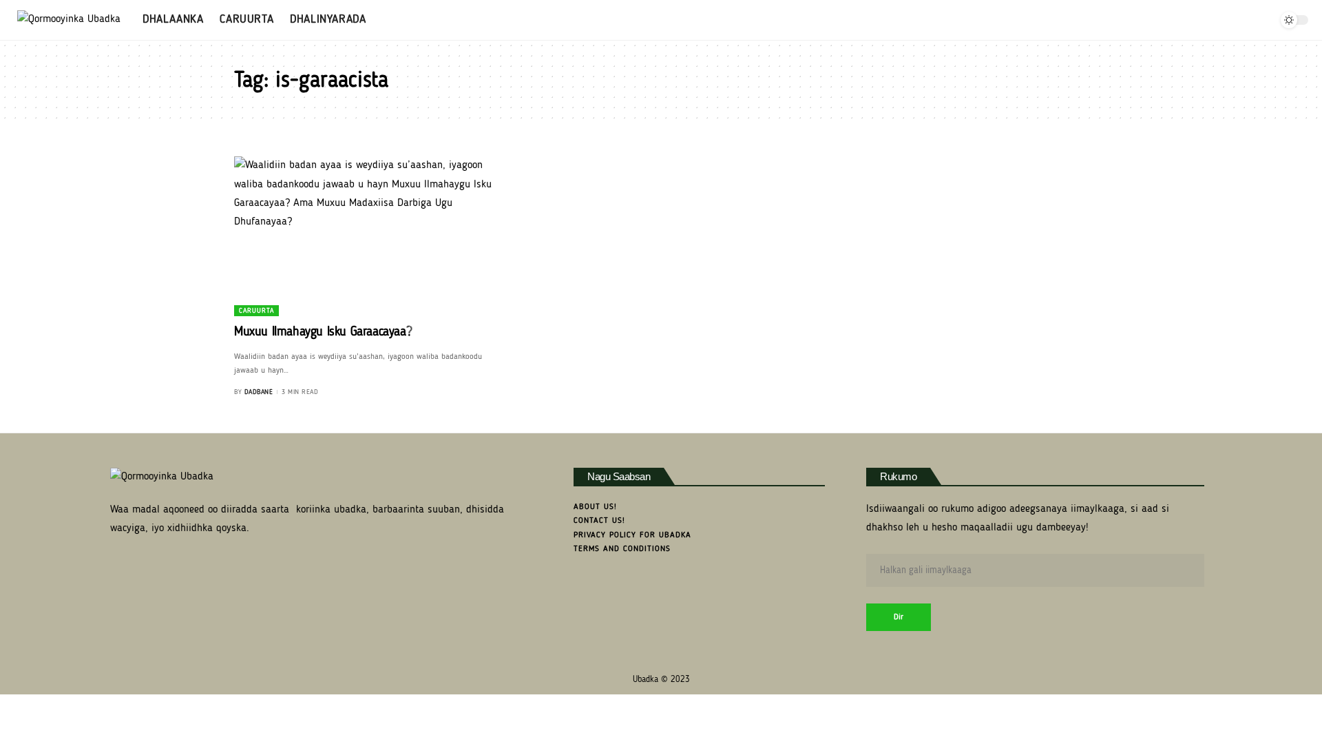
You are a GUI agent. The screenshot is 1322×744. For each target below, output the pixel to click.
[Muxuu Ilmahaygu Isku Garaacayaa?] (367, 236)
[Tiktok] (1263, 20)
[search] (1201, 20)
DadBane (258, 392)
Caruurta (256, 310)
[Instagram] (1248, 20)
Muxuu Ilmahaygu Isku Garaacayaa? (323, 332)
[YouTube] (1234, 20)
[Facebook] (1220, 20)
